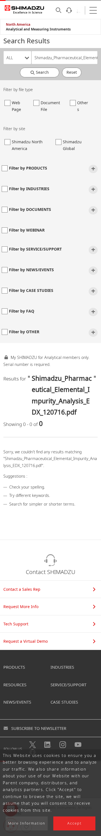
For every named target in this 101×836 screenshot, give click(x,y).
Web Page (16, 106)
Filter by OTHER (24, 331)
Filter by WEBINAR (27, 230)
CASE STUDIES (64, 702)
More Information (26, 823)
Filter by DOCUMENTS (30, 209)
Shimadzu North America (27, 145)
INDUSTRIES (62, 667)
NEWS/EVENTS (17, 702)
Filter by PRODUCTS (28, 168)
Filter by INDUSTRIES (29, 188)
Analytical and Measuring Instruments (38, 29)
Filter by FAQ (21, 311)
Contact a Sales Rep (21, 589)
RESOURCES (14, 684)
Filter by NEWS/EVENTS (31, 269)
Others (82, 106)
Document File (50, 106)
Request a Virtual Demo (25, 641)
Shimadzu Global (72, 145)
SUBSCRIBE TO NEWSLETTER (38, 728)
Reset (71, 72)
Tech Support (15, 624)
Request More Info (20, 606)
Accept (74, 823)
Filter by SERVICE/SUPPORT (35, 249)
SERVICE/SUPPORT (68, 684)
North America (18, 24)
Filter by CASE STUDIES (31, 290)
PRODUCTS (14, 667)
